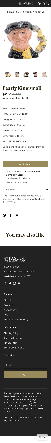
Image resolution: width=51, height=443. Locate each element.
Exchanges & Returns (14, 347)
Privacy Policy (10, 343)
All (19, 12)
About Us (8, 300)
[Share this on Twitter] (5, 215)
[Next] (46, 40)
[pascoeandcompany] (25, 3)
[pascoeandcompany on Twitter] (10, 284)
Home (10, 12)
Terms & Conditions (13, 338)
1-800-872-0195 (11, 266)
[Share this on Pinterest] (17, 215)
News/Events (10, 310)
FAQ (6, 314)
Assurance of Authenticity (16, 319)
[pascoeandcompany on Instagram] (14, 284)
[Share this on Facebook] (11, 215)
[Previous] (5, 40)
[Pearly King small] (25, 40)
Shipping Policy (11, 333)
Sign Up (25, 374)
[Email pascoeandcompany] (19, 284)
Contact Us (9, 305)
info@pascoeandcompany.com (19, 271)
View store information (17, 182)
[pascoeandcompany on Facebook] (5, 284)
